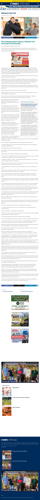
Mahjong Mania (15, 357)
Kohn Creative (31, 467)
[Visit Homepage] (19, 4)
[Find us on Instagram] (2, 465)
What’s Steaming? (16, 377)
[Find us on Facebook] (1, 465)
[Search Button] (38, 3)
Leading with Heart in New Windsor (19, 421)
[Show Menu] (1, 3)
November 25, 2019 (4, 12)
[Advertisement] (20, 322)
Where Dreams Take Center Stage (19, 431)
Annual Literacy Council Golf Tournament (21, 367)
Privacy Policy (22, 467)
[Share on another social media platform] (38, 34)
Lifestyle (10, 12)
